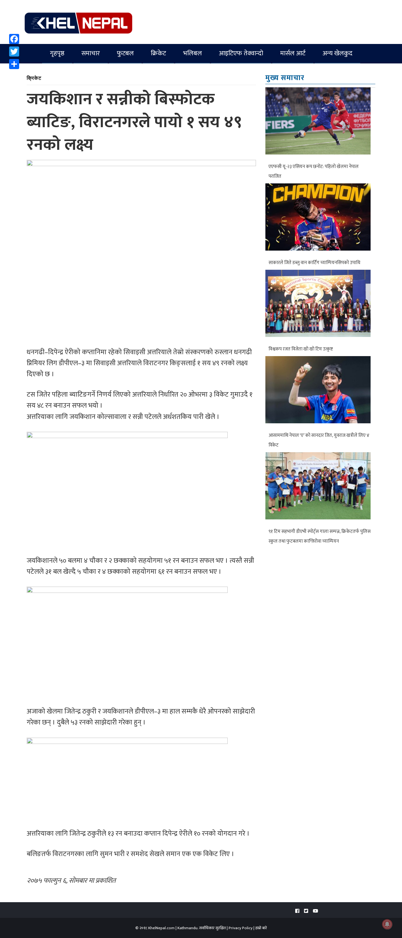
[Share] (14, 64)
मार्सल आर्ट (293, 53)
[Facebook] (14, 39)
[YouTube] (315, 911)
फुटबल (125, 53)
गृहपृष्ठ (57, 53)
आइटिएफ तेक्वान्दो (241, 53)
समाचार (90, 53)
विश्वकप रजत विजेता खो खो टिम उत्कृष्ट (301, 349)
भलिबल (192, 53)
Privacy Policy (241, 927)
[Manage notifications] (387, 924)
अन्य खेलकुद (337, 53)
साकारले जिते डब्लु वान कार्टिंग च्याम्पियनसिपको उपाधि (314, 263)
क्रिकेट (158, 53)
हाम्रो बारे (261, 927)
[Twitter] (14, 51)
